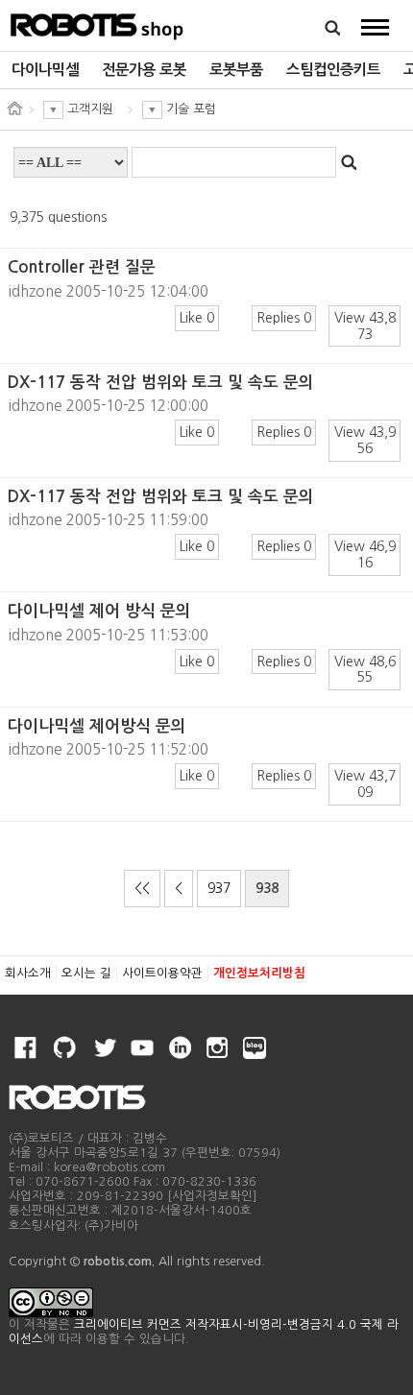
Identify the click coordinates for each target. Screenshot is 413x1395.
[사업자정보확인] (212, 1196)
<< (142, 888)
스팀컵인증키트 (333, 69)
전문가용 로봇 (144, 69)
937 (219, 888)
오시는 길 (86, 973)
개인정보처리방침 (259, 973)
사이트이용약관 (162, 973)
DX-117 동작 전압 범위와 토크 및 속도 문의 (161, 382)
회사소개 (28, 973)
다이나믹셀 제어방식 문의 (97, 726)
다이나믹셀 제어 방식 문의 (99, 611)
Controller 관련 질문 (82, 267)
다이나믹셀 (45, 69)
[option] (45, 70)
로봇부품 (236, 69)
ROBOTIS (97, 24)
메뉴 (374, 27)
